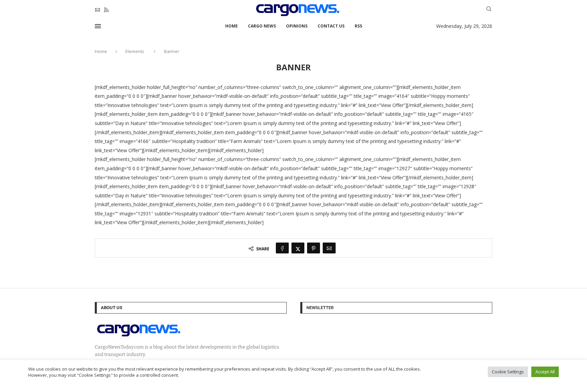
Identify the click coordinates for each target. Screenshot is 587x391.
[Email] (97, 10)
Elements (134, 51)
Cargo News (262, 26)
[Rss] (106, 10)
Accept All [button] (545, 372)
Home (231, 26)
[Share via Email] (329, 248)
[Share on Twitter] (297, 248)
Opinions (296, 26)
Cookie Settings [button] (508, 372)
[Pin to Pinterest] (313, 248)
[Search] (488, 9)
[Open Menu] (98, 26)
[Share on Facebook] (282, 248)
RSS (358, 26)
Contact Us (331, 26)
